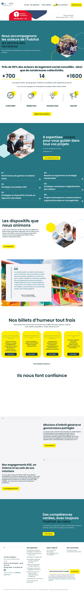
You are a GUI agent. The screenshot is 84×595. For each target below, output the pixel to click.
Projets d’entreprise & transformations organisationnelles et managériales (33, 574)
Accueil (26, 5)
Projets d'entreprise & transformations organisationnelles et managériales (62, 197)
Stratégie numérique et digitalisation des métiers (62, 186)
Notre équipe (50, 551)
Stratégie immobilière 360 (34, 557)
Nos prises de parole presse (74, 551)
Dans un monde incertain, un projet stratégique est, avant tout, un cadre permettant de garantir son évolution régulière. (10, 346)
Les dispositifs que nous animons (35, 578)
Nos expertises (34, 5)
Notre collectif (46, 5)
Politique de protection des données (58, 589)
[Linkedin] (5, 570)
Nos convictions (62, 5)
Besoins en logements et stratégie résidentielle (60, 175)
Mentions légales (43, 589)
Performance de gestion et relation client (18, 176)
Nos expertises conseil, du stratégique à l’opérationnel (34, 550)
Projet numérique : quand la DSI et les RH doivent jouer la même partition (31, 344)
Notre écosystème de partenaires (32, 581)
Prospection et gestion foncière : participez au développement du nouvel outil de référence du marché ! (52, 345)
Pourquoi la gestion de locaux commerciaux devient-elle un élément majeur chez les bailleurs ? (73, 343)
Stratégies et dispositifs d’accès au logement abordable (18, 195)
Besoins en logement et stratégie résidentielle (34, 565)
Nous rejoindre (50, 555)
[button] (40, 5)
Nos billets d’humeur (72, 550)
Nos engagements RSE (52, 553)
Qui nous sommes (51, 550)
